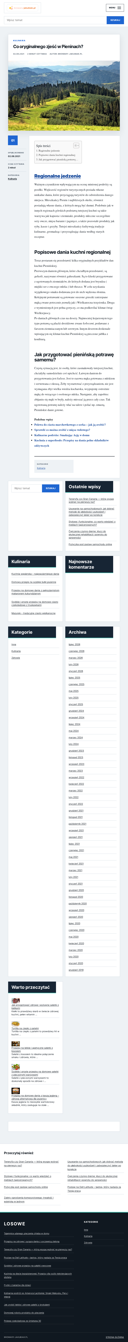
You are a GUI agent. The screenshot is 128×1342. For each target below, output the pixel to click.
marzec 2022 (76, 790)
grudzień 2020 (76, 890)
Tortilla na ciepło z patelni (25, 1028)
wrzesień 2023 (76, 764)
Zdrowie (16, 657)
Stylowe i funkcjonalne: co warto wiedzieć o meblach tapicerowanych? (27, 1178)
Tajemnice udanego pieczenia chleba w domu (26, 1233)
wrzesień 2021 (76, 830)
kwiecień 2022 (76, 784)
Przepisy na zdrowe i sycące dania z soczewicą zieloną (31, 1241)
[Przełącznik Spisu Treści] (74, 145)
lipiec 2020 (74, 923)
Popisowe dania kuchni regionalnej (57, 155)
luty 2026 (73, 664)
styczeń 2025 (76, 704)
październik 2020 (78, 903)
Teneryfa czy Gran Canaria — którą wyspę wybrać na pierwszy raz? (31, 1163)
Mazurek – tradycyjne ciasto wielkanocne (34, 613)
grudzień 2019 (76, 970)
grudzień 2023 (76, 750)
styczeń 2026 (76, 671)
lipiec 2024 (74, 724)
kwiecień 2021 (76, 863)
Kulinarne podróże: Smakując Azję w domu (62, 435)
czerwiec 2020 (76, 930)
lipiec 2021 (74, 843)
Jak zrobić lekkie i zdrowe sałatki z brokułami (27, 1304)
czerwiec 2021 (76, 850)
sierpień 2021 (76, 837)
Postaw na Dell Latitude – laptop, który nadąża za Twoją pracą (94, 1189)
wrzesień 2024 (76, 717)
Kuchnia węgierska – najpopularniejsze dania (35, 573)
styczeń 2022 (76, 804)
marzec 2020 (76, 950)
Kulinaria (19, 40)
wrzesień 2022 (76, 777)
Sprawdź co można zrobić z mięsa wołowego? (62, 430)
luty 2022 (73, 797)
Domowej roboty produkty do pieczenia (24, 1312)
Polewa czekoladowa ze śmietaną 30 (22, 1321)
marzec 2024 (76, 737)
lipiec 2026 (74, 644)
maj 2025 (73, 691)
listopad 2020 (76, 897)
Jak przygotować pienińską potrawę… (58, 159)
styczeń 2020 (76, 963)
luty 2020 (73, 956)
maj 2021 (73, 857)
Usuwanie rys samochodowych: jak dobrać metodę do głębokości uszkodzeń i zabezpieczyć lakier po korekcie (91, 511)
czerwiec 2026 (76, 651)
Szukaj (115, 20)
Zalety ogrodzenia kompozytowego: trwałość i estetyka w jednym (29, 1199)
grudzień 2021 (76, 810)
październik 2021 (77, 823)
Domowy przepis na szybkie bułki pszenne (34, 582)
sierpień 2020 (76, 917)
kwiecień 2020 (76, 943)
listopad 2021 (76, 817)
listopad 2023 (76, 757)
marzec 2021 (75, 870)
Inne (14, 644)
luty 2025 (73, 697)
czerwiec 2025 (76, 684)
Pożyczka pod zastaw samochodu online (90, 544)
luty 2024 (74, 744)
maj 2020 (73, 936)
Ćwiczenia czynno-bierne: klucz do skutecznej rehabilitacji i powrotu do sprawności (88, 534)
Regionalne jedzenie (49, 150)
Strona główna (115, 1337)
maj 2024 (74, 730)
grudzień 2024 (76, 710)
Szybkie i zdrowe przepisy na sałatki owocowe (27, 1265)
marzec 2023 (76, 770)
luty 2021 (73, 877)
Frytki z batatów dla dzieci (17, 1285)
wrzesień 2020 (76, 910)
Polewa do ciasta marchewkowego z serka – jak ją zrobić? (70, 424)
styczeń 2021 (76, 883)
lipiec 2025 (74, 677)
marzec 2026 (76, 657)
